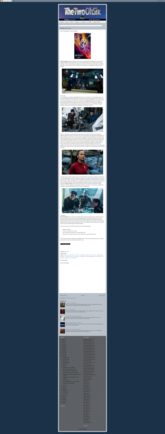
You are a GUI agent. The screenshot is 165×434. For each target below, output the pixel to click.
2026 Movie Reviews (87, 371)
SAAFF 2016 (86, 394)
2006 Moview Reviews (88, 339)
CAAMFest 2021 (86, 373)
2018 (63, 352)
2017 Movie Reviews (87, 354)
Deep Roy (88, 254)
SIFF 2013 (85, 402)
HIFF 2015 (85, 380)
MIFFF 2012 (86, 391)
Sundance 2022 (86, 422)
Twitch (67, 22)
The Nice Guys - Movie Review (68, 367)
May (64, 387)
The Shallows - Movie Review (68, 383)
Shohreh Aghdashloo (90, 256)
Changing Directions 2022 (88, 374)
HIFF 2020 (85, 388)
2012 (63, 401)
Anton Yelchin (72, 254)
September (65, 362)
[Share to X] (64, 253)
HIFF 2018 (85, 385)
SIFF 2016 (85, 407)
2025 (63, 340)
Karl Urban (77, 256)
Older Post (102, 295)
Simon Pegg (97, 256)
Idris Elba (62, 256)
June (64, 385)
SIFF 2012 (85, 400)
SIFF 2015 (85, 405)
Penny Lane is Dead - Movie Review (73, 329)
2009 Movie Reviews (87, 342)
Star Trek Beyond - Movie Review (69, 369)
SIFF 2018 (85, 410)
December (65, 357)
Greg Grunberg (100, 254)
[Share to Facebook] (65, 253)
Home (82, 295)
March (64, 390)
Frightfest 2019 (86, 379)
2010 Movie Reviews (87, 343)
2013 (63, 399)
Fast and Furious (70, 98)
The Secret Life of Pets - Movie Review (70, 372)
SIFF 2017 (85, 408)
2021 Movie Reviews (87, 362)
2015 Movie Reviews (87, 351)
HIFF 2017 (85, 383)
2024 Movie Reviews (87, 368)
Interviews (85, 390)
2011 (63, 402)
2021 (63, 347)
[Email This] (61, 253)
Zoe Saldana (74, 257)
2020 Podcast (86, 360)
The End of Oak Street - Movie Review (73, 316)
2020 (63, 349)
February (65, 392)
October (64, 360)
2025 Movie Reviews (87, 369)
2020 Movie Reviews (87, 359)
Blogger (84, 429)
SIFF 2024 (85, 417)
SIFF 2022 (85, 414)
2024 (63, 342)
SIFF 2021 (85, 413)
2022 (63, 345)
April (64, 388)
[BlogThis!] (62, 253)
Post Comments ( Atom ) (71, 298)
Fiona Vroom (93, 254)
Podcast (85, 393)
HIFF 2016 (85, 382)
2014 (63, 397)
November (65, 359)
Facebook (83, 22)
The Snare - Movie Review (71, 303)
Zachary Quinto (67, 257)
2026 (63, 339)
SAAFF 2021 (86, 399)
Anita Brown (66, 254)
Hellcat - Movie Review (70, 309)
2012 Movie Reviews (87, 346)
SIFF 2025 (85, 419)
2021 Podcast (86, 363)
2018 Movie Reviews (87, 356)
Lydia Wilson (82, 256)
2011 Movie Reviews (87, 345)
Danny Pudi (82, 254)
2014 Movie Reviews (87, 349)
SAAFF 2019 (86, 397)
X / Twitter (89, 22)
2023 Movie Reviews (87, 366)
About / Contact (96, 22)
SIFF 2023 (85, 416)
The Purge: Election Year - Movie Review (70, 381)
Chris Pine (77, 254)
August (64, 364)
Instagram (77, 22)
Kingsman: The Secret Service (93, 179)
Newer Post (63, 295)
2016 (63, 356)
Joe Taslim (67, 256)
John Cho (72, 256)
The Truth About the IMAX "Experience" (74, 322)
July (64, 366)
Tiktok (71, 22)
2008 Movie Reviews (87, 340)
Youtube (62, 22)
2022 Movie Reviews (87, 365)
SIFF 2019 (85, 411)
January (64, 393)
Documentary (86, 376)
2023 (63, 344)
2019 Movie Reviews (87, 357)
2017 (63, 354)
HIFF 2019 (85, 387)
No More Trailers (65, 379)
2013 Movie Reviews (87, 348)
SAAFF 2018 (86, 396)
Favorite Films (86, 377)
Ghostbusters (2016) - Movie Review (69, 370)
